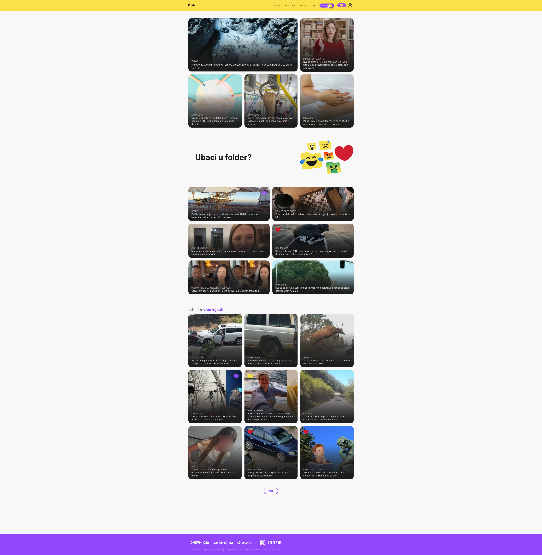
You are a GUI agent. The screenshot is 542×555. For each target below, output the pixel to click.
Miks (286, 5)
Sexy (312, 5)
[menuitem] (350, 5)
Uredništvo (195, 549)
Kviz (294, 5)
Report (303, 5)
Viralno (276, 5)
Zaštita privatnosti (252, 549)
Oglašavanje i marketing (213, 549)
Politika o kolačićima (272, 549)
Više (271, 490)
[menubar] (350, 5)
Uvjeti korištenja (234, 549)
